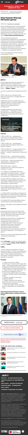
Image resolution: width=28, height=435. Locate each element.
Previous (2, 304)
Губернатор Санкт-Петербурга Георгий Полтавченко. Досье (15, 367)
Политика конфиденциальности (9, 427)
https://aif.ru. (21, 424)
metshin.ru (4, 316)
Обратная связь (6, 385)
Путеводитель (16, 385)
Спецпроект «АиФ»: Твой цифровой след (14, 7)
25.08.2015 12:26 (4, 11)
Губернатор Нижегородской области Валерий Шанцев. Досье (15, 362)
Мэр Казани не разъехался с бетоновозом (16, 352)
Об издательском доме (15, 378)
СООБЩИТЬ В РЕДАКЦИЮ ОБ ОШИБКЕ (12, 389)
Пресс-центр (5, 383)
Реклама (4, 378)
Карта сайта (5, 387)
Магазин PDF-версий (16, 383)
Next (25, 304)
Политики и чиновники (13, 24)
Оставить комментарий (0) (11, 328)
